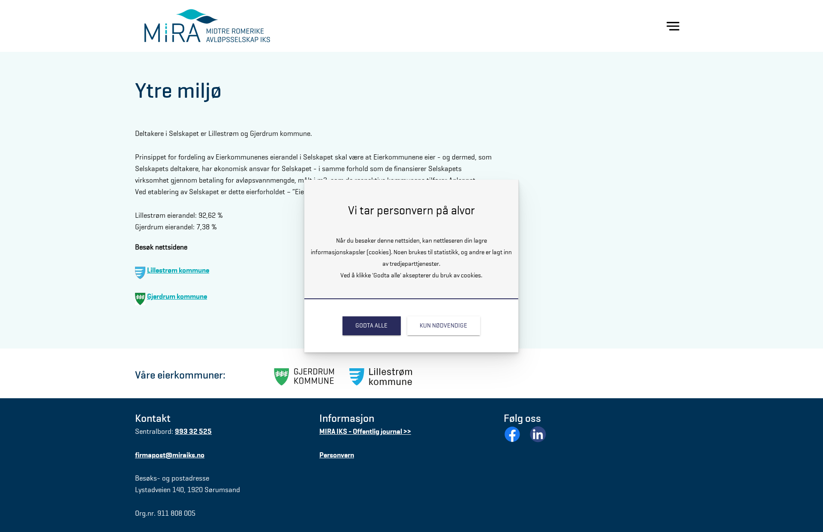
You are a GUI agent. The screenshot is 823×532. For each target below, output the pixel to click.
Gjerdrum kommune (177, 296)
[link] (371, 325)
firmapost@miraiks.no (169, 455)
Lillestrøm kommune (178, 270)
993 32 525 (193, 431)
